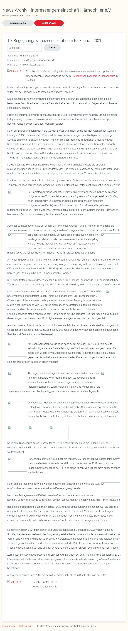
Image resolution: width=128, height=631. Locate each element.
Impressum (8, 626)
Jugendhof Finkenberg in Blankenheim (93, 76)
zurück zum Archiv (18, 23)
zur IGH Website (49, 23)
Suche (52, 47)
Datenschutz (26, 626)
